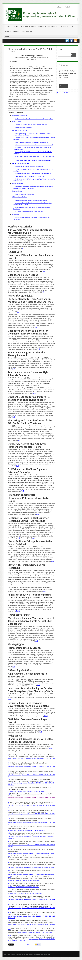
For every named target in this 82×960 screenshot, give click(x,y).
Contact (67, 7)
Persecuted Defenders (47, 27)
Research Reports (28, 27)
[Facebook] (71, 40)
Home (8, 27)
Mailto (37, 945)
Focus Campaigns (12, 31)
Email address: (63, 77)
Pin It (28, 944)
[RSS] (75, 40)
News (16, 27)
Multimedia (27, 31)
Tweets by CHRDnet (63, 93)
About (59, 7)
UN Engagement (66, 27)
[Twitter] (67, 40)
